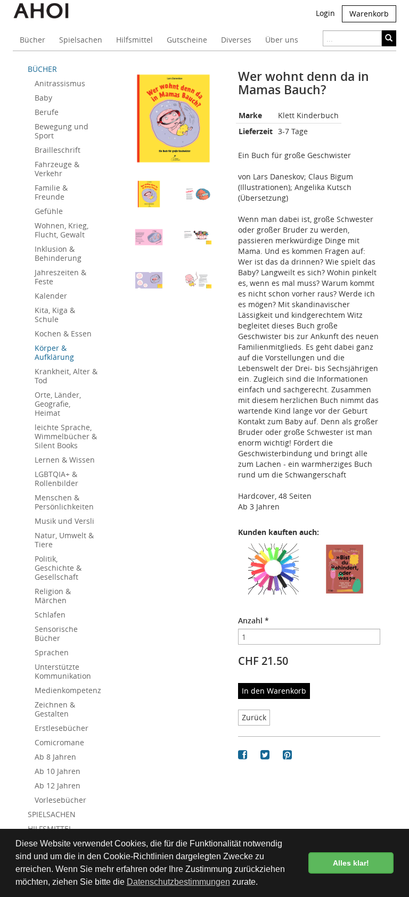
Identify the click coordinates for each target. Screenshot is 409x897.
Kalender (51, 296)
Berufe (47, 112)
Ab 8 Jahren (55, 757)
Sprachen (52, 652)
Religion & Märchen (53, 595)
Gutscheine (187, 40)
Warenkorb (369, 14)
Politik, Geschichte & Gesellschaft (58, 568)
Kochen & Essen (63, 333)
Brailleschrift (57, 150)
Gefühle (49, 211)
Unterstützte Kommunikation (63, 671)
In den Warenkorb (274, 691)
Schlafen (50, 615)
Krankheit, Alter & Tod (66, 375)
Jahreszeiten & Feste (60, 276)
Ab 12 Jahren (57, 785)
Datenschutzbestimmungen (178, 881)
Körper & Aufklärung (54, 352)
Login (325, 13)
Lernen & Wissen (65, 460)
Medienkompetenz (68, 690)
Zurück (254, 717)
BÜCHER (42, 69)
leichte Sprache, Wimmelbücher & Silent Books (66, 436)
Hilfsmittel (134, 40)
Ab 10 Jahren (57, 771)
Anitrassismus (60, 83)
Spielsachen (80, 40)
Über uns (281, 40)
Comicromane (59, 742)
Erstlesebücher (61, 728)
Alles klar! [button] (351, 863)
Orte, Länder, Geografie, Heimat (58, 404)
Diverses (236, 40)
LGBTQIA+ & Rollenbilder (56, 478)
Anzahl (253, 620)
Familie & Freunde (51, 192)
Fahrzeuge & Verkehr (57, 168)
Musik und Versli (64, 521)
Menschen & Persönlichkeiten (64, 502)
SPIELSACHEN (52, 814)
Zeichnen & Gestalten (55, 709)
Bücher (32, 40)
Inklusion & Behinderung (58, 253)
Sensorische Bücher (56, 633)
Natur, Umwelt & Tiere (64, 539)
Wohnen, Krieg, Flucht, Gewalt (61, 230)
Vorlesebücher (60, 800)
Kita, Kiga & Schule (55, 314)
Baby (43, 98)
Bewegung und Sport (61, 131)
